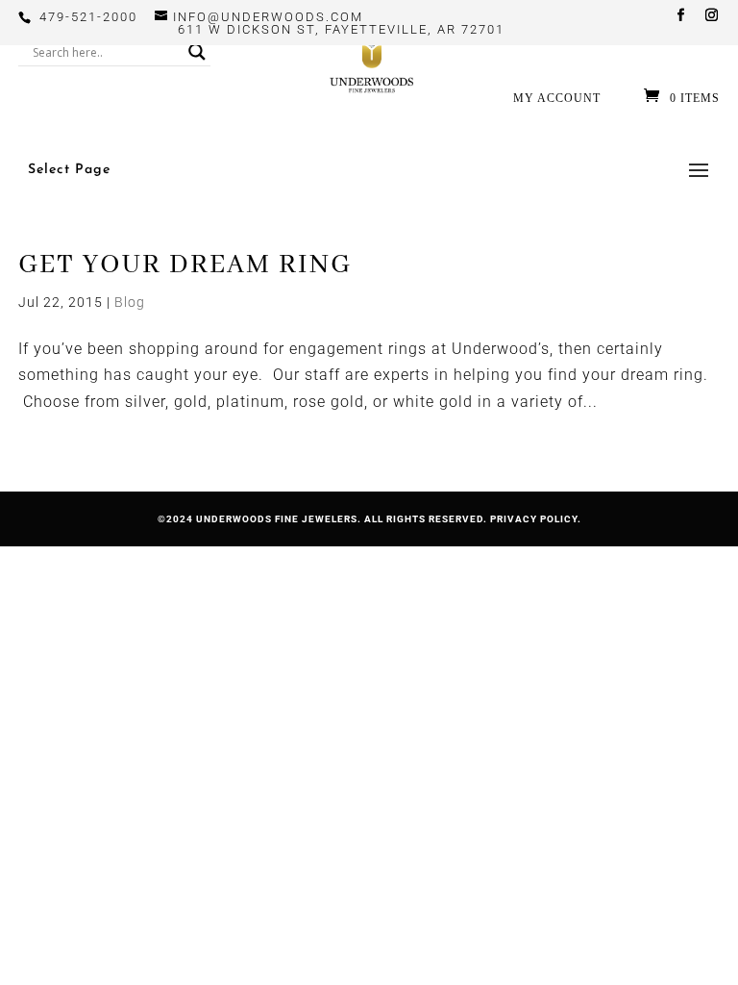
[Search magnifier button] (197, 51)
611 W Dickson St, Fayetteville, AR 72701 (341, 29)
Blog (129, 302)
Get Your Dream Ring (185, 265)
